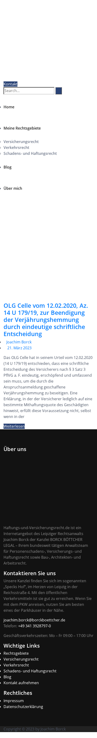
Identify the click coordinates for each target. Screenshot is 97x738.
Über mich (13, 188)
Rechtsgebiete (16, 653)
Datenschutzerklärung (23, 706)
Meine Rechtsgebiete (22, 128)
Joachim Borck (19, 342)
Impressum (14, 700)
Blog (8, 167)
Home (9, 107)
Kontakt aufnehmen (21, 682)
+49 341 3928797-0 (34, 625)
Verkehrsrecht (16, 147)
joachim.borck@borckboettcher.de (34, 620)
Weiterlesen (14, 426)
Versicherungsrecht (21, 141)
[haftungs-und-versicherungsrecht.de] (38, 41)
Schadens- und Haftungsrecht (30, 153)
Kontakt (10, 84)
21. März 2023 (19, 347)
